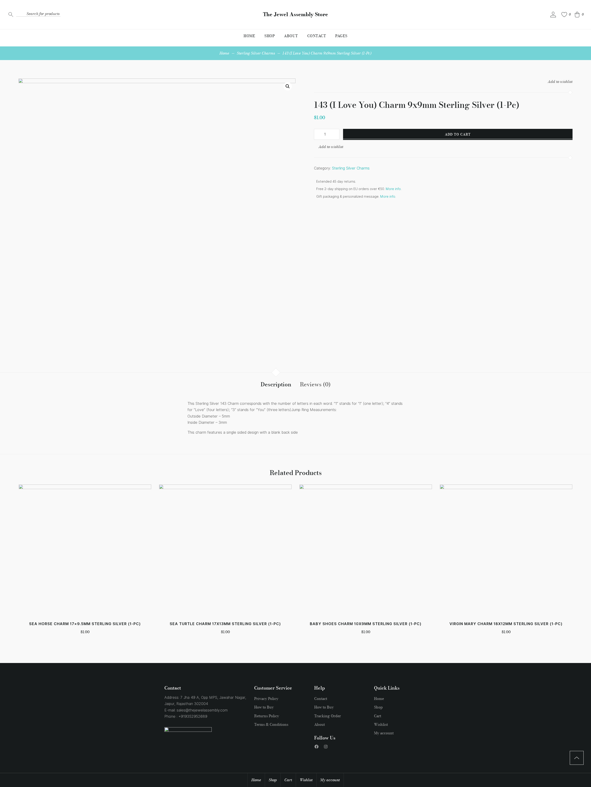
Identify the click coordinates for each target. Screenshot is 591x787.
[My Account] (553, 14)
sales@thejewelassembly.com (202, 710)
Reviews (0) (315, 384)
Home (224, 53)
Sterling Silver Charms (256, 53)
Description (276, 384)
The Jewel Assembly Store (295, 14)
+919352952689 (192, 716)
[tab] (276, 384)
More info (393, 189)
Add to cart (458, 134)
